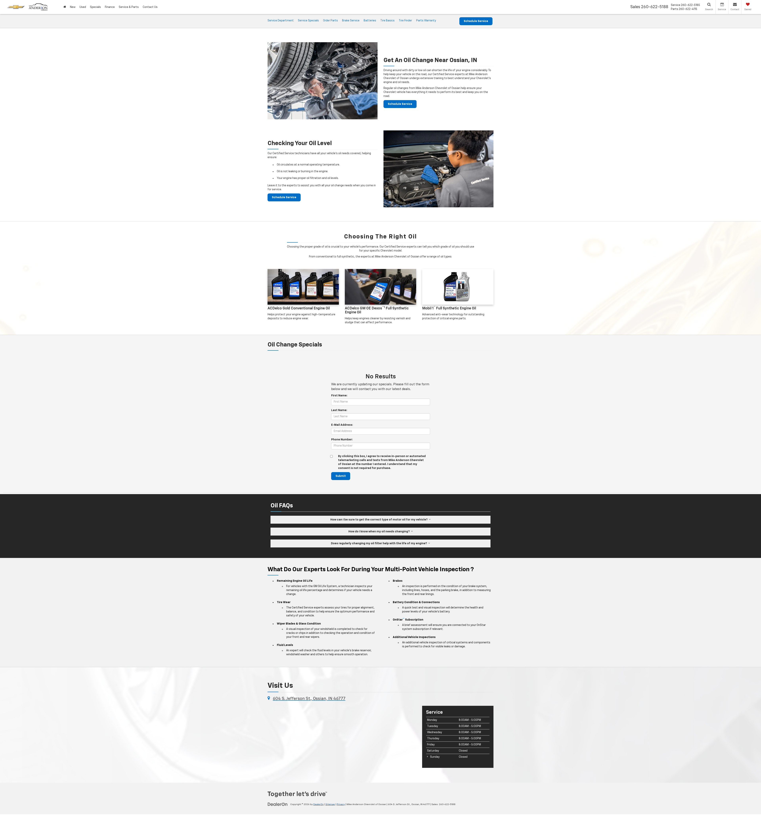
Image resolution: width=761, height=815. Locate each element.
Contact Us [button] (150, 7)
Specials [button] (95, 7)
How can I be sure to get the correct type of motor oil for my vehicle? (379, 519)
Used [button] (82, 7)
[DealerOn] (278, 804)
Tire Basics (387, 20)
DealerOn (318, 804)
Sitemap (330, 804)
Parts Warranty (426, 20)
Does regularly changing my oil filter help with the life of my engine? (379, 543)
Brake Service (350, 20)
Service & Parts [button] (129, 7)
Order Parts (330, 20)
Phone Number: (342, 439)
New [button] (73, 7)
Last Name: (339, 410)
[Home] (64, 7)
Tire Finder (405, 20)
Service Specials (308, 20)
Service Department (281, 20)
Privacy (341, 804)
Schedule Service (476, 21)
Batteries (370, 20)
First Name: (339, 395)
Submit (341, 476)
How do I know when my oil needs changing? (379, 531)
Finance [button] (110, 7)
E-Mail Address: (342, 425)
